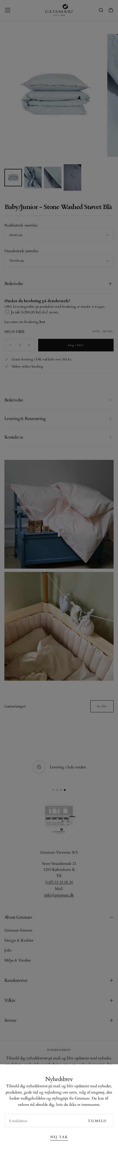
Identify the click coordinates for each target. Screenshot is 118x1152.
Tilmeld (97, 1121)
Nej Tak (59, 1137)
